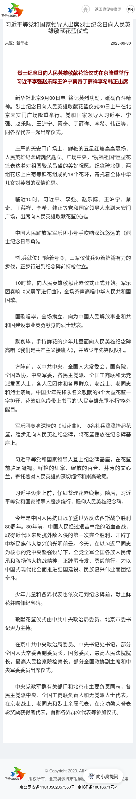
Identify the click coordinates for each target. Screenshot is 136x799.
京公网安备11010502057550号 (47, 787)
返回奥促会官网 (108, 9)
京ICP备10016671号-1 (97, 787)
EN (130, 9)
